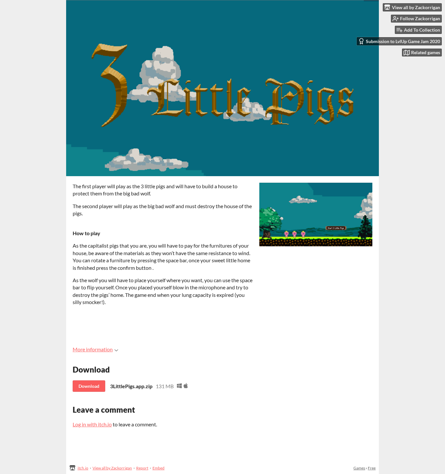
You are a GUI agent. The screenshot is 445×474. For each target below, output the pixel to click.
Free (372, 468)
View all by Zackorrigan (112, 468)
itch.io (83, 468)
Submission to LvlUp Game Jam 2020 (403, 41)
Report (142, 468)
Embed (158, 468)
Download (89, 386)
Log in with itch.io (92, 424)
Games (359, 468)
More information (93, 349)
